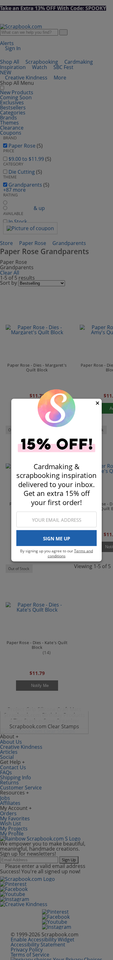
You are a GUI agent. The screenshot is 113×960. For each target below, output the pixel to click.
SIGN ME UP (56, 538)
